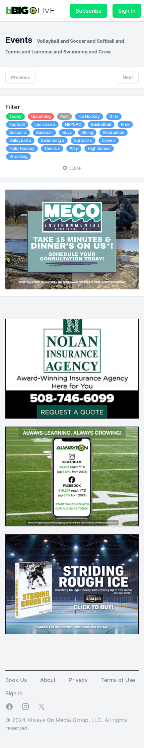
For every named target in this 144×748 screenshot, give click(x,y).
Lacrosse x (44, 124)
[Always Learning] (72, 476)
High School (99, 148)
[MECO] (72, 239)
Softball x (83, 140)
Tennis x (52, 148)
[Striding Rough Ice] (72, 584)
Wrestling (18, 156)
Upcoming (41, 116)
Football (17, 124)
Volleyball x (20, 140)
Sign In (127, 10)
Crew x (109, 140)
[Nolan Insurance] (72, 369)
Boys (67, 132)
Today (15, 116)
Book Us (16, 680)
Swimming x (52, 140)
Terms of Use (118, 680)
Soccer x (17, 132)
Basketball (101, 124)
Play (74, 148)
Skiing (87, 132)
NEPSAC (73, 124)
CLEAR (75, 168)
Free (125, 124)
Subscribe (88, 10)
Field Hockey (21, 148)
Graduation (113, 132)
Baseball (44, 132)
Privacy (78, 680)
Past (64, 116)
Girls (114, 116)
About (48, 680)
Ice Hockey (89, 116)
